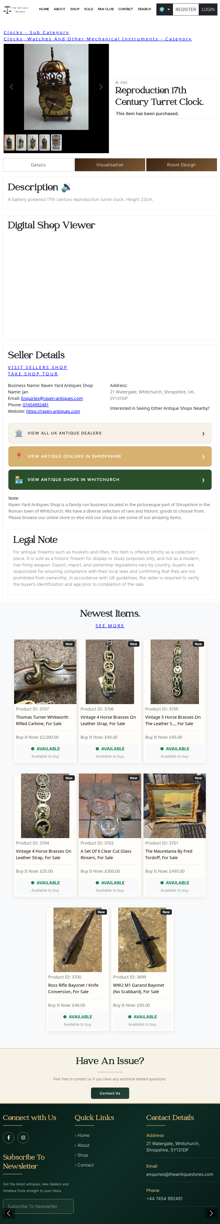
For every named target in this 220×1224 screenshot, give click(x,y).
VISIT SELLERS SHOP (38, 367)
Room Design (181, 164)
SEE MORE (110, 626)
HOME (44, 9)
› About (82, 1145)
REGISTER (186, 9)
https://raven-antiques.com (53, 411)
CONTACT (125, 9)
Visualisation (110, 164)
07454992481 (36, 405)
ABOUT (60, 9)
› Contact (84, 1165)
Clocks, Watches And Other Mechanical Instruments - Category (98, 39)
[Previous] (8, 1213)
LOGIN (208, 9)
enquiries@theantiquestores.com (179, 1174)
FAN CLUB (106, 9)
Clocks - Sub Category (36, 32)
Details (38, 165)
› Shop (81, 1155)
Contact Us (110, 1093)
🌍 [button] (162, 9)
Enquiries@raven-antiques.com (52, 398)
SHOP (74, 9)
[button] (12, 87)
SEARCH (144, 9)
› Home (82, 1135)
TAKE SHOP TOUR (33, 374)
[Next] (211, 1213)
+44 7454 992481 (164, 1198)
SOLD (88, 9)
